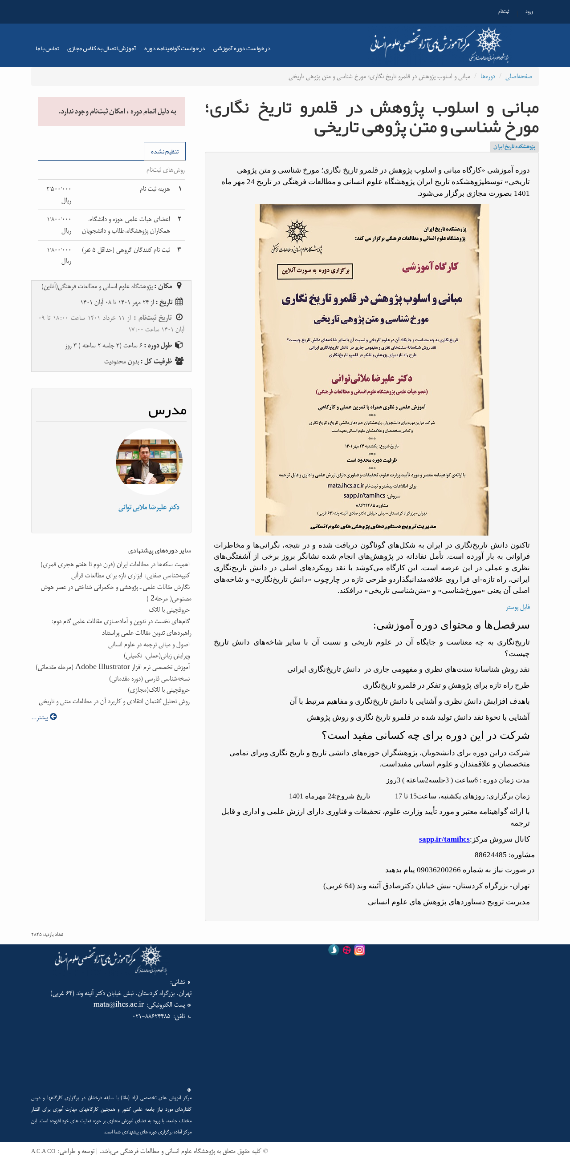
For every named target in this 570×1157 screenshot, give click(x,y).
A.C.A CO (43, 1152)
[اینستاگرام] (359, 951)
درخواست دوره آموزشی (242, 48)
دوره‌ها (487, 76)
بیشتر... (40, 717)
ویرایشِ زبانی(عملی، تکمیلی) (157, 655)
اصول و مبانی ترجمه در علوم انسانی (149, 644)
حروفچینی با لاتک (170, 609)
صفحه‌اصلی (518, 76)
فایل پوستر (518, 607)
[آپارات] (346, 951)
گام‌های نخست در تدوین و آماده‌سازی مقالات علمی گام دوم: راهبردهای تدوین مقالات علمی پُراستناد (121, 627)
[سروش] (333, 951)
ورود (529, 11)
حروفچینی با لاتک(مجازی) (159, 689)
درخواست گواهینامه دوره (174, 48)
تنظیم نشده (165, 151)
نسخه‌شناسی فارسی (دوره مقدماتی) (150, 678)
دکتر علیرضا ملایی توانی (148, 507)
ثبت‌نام (503, 11)
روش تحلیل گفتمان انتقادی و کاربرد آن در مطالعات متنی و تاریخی (115, 701)
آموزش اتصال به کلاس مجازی (101, 48)
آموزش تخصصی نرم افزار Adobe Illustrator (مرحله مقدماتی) (113, 667)
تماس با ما (47, 48)
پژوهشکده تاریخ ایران (514, 147)
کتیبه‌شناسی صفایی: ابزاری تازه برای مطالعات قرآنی (131, 575)
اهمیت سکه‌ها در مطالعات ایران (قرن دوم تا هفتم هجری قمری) (116, 564)
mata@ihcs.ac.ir (119, 1004)
